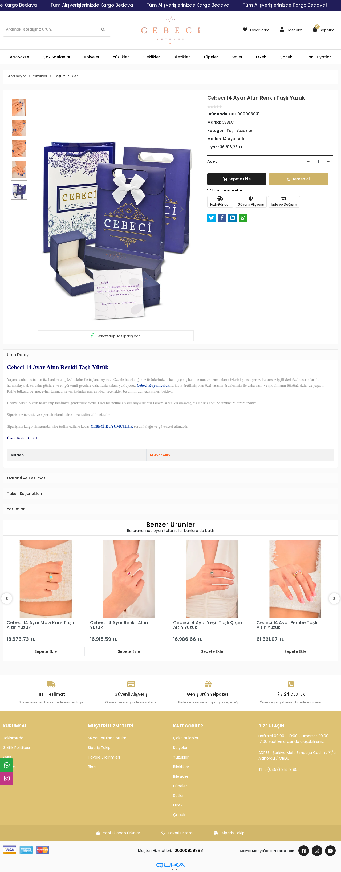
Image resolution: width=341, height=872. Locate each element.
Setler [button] (237, 57)
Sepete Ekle (240, 179)
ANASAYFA (19, 57)
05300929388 (188, 850)
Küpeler (180, 786)
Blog (92, 766)
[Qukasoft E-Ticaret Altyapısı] (170, 866)
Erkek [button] (261, 57)
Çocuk (179, 814)
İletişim (9, 766)
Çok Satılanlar (185, 738)
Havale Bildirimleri (104, 757)
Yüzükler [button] (121, 57)
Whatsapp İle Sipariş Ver (119, 336)
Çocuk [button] (285, 57)
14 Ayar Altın (160, 455)
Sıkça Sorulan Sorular (107, 738)
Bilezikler (180, 776)
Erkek (177, 805)
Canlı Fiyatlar (318, 57)
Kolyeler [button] (92, 57)
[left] (6, 598)
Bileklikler (181, 766)
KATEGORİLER (188, 726)
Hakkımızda (13, 738)
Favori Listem (180, 833)
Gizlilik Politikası (16, 747)
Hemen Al (300, 179)
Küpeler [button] (210, 57)
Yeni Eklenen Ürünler (121, 833)
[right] (334, 598)
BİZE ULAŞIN (271, 726)
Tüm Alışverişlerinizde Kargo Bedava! (92, 5)
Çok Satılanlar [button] (57, 57)
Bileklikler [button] (151, 57)
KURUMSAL (15, 726)
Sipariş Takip (99, 747)
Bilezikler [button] (181, 57)
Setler (178, 795)
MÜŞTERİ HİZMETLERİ (110, 726)
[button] (290, 30)
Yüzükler (181, 757)
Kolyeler (180, 747)
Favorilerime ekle (227, 190)
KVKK (7, 757)
